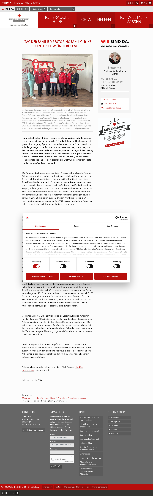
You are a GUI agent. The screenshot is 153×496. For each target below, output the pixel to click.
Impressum (47, 487)
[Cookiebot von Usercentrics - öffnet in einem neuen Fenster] (117, 218)
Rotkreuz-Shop (86, 443)
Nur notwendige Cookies (42, 276)
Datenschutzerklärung (73, 487)
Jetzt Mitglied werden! (89, 431)
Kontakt (58, 487)
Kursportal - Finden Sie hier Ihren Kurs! (89, 419)
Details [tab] (76, 226)
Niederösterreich (41, 398)
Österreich (22, 9)
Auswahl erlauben (76, 276)
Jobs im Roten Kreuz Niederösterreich (88, 448)
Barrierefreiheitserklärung (96, 487)
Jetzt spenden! (86, 435)
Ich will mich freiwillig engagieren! (88, 425)
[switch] (63, 266)
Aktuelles (62, 398)
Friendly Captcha (68, 461)
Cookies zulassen (111, 276)
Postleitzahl (54, 449)
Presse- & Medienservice (90, 458)
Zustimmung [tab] (40, 226)
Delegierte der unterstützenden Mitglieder (86, 471)
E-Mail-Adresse (55, 442)
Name (52, 435)
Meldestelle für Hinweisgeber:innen (88, 463)
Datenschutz (85, 454)
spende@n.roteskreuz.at (33, 430)
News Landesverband (77, 398)
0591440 (36, 3)
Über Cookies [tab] (112, 226)
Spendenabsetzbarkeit (89, 439)
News (52, 398)
